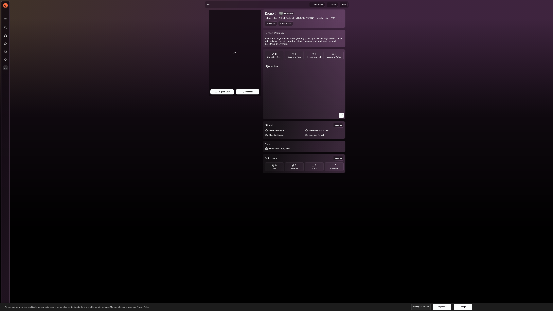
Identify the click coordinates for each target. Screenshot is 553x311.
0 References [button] (285, 23)
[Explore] (5, 27)
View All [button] (338, 125)
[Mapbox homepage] (272, 66)
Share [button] (333, 4)
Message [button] (249, 92)
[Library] (5, 19)
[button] (5, 51)
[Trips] (5, 59)
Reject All (442, 307)
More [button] (343, 4)
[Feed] (5, 35)
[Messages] (5, 43)
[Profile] (5, 67)
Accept (462, 307)
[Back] (208, 4)
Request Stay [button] (224, 92)
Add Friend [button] (318, 4)
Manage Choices (421, 307)
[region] (304, 90)
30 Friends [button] (271, 23)
